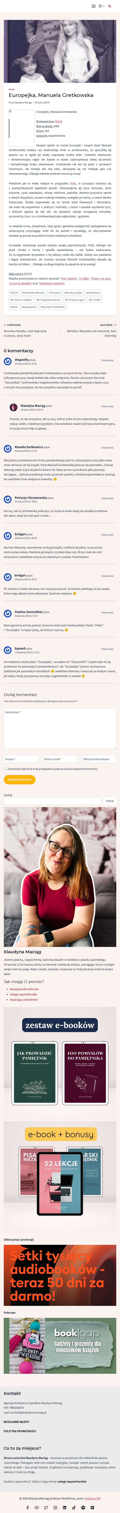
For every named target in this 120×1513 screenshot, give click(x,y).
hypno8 (20, 648)
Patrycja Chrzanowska (31, 498)
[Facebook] (27, 1507)
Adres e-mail (53, 759)
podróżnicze (93, 292)
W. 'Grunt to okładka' (21, 299)
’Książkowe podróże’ (51, 283)
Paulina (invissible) (28, 612)
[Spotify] (83, 1507)
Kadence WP (93, 1498)
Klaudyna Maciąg (23, 102)
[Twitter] (46, 1507)
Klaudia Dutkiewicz (29, 447)
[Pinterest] (92, 1507)
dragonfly (22, 360)
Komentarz (13, 712)
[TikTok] (74, 1507)
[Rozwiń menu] (93, 6)
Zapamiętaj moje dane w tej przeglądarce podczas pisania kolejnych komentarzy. (52, 769)
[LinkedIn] (64, 1507)
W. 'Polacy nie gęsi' (75, 299)
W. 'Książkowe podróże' (48, 299)
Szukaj (8, 795)
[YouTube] (37, 1507)
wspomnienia (29, 306)
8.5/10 (14, 292)
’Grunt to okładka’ (20, 283)
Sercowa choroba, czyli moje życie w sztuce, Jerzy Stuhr (25, 330)
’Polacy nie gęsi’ (100, 278)
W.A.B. (58, 121)
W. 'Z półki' (94, 299)
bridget (20, 534)
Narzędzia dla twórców (24, 989)
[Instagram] (55, 1507)
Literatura (54, 292)
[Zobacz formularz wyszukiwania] (109, 6)
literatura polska (73, 292)
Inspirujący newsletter (24, 999)
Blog (12, 89)
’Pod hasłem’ (68, 278)
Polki (73, 183)
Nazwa (10, 759)
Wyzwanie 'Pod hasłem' (53, 306)
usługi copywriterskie (72, 1481)
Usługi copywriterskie (23, 994)
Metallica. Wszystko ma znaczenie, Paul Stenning (91, 330)
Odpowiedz (107, 360)
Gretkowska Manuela (33, 292)
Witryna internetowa (96, 759)
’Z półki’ (83, 278)
